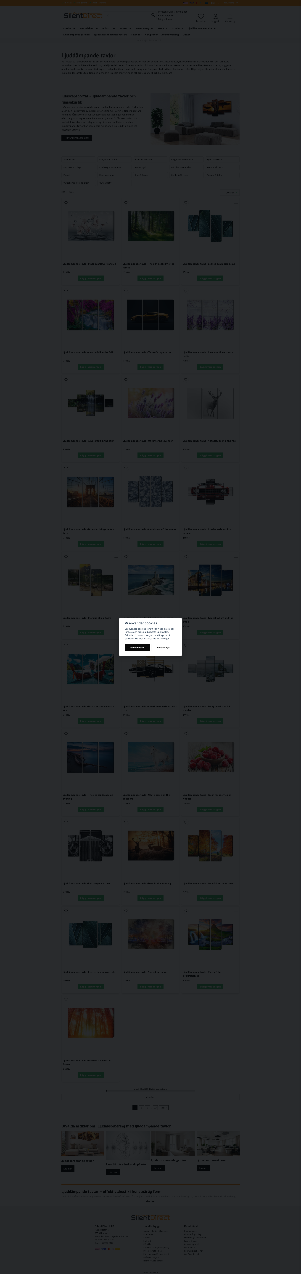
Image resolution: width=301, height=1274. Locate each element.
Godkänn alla (137, 647)
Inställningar (163, 647)
